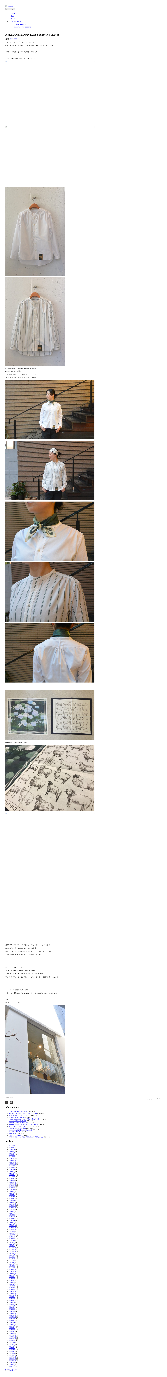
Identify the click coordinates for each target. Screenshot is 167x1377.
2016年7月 (12, 1366)
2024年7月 (12, 1191)
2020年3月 (12, 1286)
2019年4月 (12, 1306)
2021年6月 (12, 1258)
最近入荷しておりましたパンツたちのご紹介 (23, 1113)
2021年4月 (12, 1262)
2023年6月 (12, 1215)
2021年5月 (12, 1260)
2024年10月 (12, 1186)
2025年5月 (12, 1173)
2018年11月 (12, 1315)
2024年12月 (12, 1182)
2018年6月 (12, 1324)
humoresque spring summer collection (152, 1098)
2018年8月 (12, 1320)
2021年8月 (12, 1255)
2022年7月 (12, 1235)
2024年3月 (12, 1198)
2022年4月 (12, 1240)
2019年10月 (12, 1295)
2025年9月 (12, 1166)
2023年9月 (12, 1209)
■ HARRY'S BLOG (11, 1369)
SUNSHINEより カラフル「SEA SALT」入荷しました (26, 1137)
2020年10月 (12, 1273)
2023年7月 (12, 1213)
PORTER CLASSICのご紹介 (17, 1128)
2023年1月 (12, 1224)
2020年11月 (12, 1271)
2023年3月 (12, 1220)
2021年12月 (12, 1247)
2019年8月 (12, 1298)
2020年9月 (12, 1275)
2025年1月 (12, 1180)
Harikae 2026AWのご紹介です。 (18, 1111)
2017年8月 (12, 1342)
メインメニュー (10, 9)
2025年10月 (12, 1164)
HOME (13, 13)
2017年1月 (12, 1355)
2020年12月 (12, 1269)
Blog (12, 16)
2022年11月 (12, 1227)
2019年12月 (12, 1291)
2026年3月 (12, 1155)
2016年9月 (12, 1362)
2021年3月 (12, 1264)
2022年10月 (12, 1229)
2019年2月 (12, 1309)
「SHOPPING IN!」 (20, 24)
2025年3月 (12, 1176)
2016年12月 (12, 1357)
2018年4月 (12, 1328)
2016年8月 (12, 1364)
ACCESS (13, 18)
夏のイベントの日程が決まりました (20, 1122)
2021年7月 (12, 1257)
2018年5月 (12, 1326)
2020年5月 (12, 1282)
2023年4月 (12, 1218)
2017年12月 (12, 1335)
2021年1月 (12, 1268)
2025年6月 (12, 1171)
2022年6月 (12, 1237)
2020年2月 (12, 1288)
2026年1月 (12, 1158)
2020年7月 (12, 1278)
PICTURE (13, 1371)
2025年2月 (12, 1178)
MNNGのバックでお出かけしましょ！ (21, 1126)
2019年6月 (12, 1302)
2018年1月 (12, 1333)
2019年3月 (12, 1308)
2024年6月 (12, 1193)
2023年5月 (12, 1217)
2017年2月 (12, 1353)
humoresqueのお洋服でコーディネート (20, 1130)
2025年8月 (12, 1167)
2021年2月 (12, 1266)
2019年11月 (12, 1293)
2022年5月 (12, 1238)
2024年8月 (12, 1189)
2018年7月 (12, 1322)
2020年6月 (12, 1280)
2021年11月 (12, 1249)
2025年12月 (12, 1160)
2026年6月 (12, 1149)
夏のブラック (13, 1133)
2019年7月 (12, 1300)
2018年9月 (12, 1319)
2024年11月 (12, 1184)
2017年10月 (12, 1339)
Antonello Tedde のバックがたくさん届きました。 (24, 1124)
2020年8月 (12, 1277)
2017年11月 (12, 1337)
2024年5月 (12, 1195)
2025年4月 (12, 1175)
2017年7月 (12, 1344)
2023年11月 (12, 1206)
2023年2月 (12, 1222)
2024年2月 (12, 1200)
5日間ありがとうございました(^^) (19, 1115)
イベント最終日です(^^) (16, 1117)
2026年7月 (12, 1147)
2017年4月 (12, 1349)
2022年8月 (12, 1233)
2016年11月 (12, 1359)
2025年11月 (12, 1162)
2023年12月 (12, 1204)
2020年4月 (12, 1284)
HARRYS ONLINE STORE (22, 27)
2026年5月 (12, 1151)
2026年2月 (12, 1156)
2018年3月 (12, 1329)
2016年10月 (12, 1360)
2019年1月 (12, 1311)
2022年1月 (12, 1246)
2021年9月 (12, 1253)
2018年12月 (12, 1313)
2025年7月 (12, 1169)
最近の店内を (9, 1097)
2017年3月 (12, 1351)
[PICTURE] (9, 6)
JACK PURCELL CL (15, 1135)
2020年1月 (12, 1289)
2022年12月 (12, 1226)
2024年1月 (12, 1202)
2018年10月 (12, 1317)
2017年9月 (12, 1340)
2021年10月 (12, 1251)
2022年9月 (12, 1231)
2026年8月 (12, 1145)
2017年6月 (12, 1346)
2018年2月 (12, 1331)
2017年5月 (12, 1348)
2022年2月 (12, 1244)
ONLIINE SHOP (16, 21)
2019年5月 (12, 1304)
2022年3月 (12, 1242)
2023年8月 (12, 1211)
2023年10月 (12, 1207)
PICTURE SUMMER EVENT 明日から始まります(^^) (25, 1119)
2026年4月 (12, 1153)
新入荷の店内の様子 (15, 1132)
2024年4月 (12, 1196)
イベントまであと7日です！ (17, 1121)
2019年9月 (12, 1297)
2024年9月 (12, 1187)
